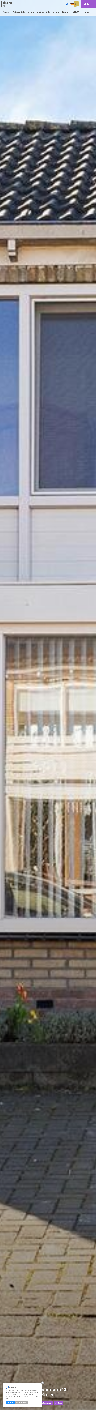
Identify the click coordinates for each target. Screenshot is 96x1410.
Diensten (65, 12)
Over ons (85, 12)
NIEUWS (76, 12)
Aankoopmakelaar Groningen (48, 12)
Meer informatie (21, 1403)
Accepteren (10, 1403)
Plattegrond (46, 1403)
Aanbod (6, 12)
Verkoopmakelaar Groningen (23, 12)
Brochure (58, 1403)
